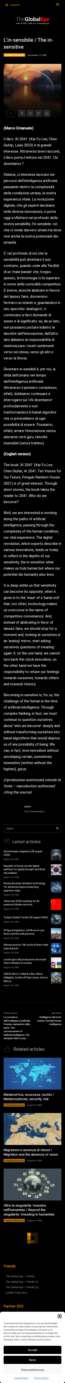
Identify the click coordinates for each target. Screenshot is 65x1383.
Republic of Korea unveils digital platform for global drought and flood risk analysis (24, 869)
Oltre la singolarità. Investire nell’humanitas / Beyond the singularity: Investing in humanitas (29, 1210)
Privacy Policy (41, 1378)
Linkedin (15, 4)
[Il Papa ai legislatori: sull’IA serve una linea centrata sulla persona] (56, 933)
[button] (59, 1316)
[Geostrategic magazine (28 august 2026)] (56, 854)
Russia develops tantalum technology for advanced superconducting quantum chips (25, 886)
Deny (32, 1360)
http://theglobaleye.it (34, 811)
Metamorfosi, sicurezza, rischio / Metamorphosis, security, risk (29, 1097)
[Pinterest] (38, 113)
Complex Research (14, 55)
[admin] (12, 810)
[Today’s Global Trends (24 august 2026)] (56, 919)
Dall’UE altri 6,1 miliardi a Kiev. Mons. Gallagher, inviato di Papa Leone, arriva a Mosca (26, 977)
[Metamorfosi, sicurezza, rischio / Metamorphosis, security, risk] (32, 1074)
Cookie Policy (21, 1378)
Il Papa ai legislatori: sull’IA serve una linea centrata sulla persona (24, 932)
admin (27, 807)
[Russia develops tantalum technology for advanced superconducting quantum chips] (56, 887)
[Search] (57, 829)
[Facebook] (21, 113)
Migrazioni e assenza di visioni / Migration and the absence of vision (31, 1152)
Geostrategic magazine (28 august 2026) (23, 853)
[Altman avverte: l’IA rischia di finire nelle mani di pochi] (56, 948)
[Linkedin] (7, 5)
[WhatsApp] (46, 113)
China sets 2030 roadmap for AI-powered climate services (22, 903)
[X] (30, 113)
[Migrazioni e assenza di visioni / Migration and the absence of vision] (32, 1129)
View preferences (32, 1370)
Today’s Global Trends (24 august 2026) (26, 917)
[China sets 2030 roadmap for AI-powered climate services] (56, 904)
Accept (32, 1350)
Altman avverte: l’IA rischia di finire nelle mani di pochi (26, 946)
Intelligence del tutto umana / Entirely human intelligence (49, 1020)
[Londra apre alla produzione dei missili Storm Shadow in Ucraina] (56, 962)
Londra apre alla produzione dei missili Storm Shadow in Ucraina (25, 961)
